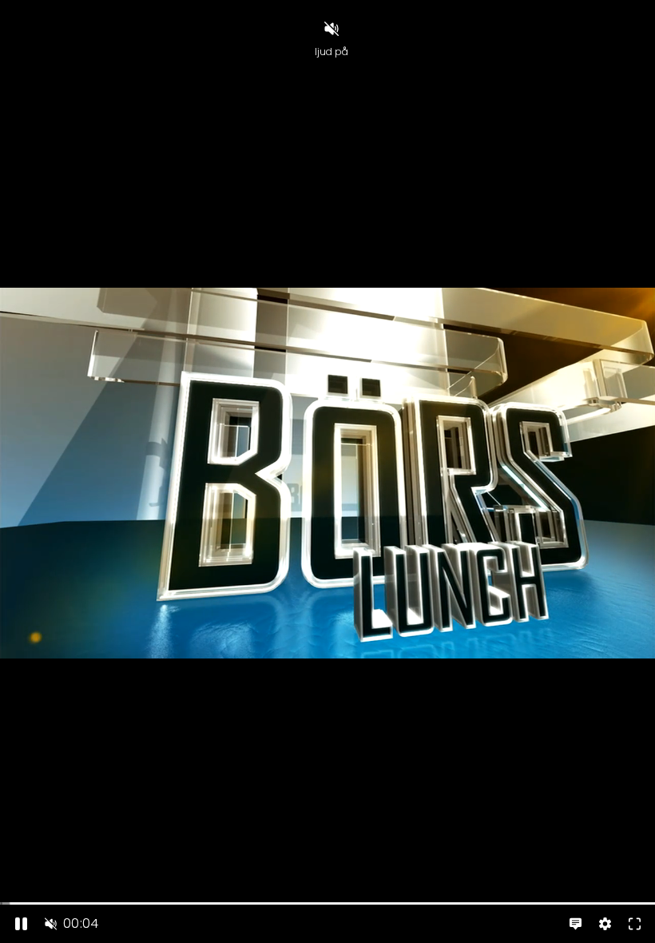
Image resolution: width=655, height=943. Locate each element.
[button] (50, 924)
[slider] (327, 903)
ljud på (331, 51)
